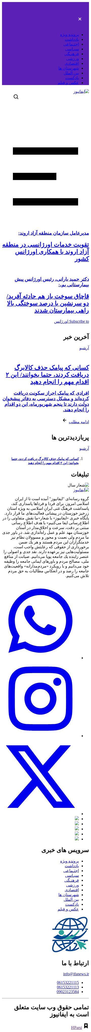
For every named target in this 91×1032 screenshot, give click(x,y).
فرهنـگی (71, 54)
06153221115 (68, 982)
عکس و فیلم (68, 82)
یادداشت (72, 39)
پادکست (72, 78)
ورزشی (72, 58)
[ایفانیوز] (81, 91)
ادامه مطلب (79, 422)
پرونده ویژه (69, 34)
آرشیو (84, 348)
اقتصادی (72, 63)
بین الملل (71, 73)
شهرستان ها (68, 68)
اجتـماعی (71, 44)
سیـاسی (72, 49)
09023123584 (68, 991)
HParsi (76, 1027)
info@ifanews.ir (76, 974)
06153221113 (68, 987)
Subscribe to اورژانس (71, 321)
